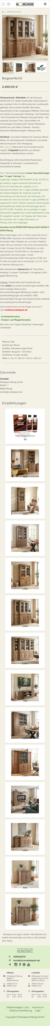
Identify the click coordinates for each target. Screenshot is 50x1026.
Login (38, 1010)
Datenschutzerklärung (20, 1010)
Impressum (38, 1007)
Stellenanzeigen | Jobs (17, 1007)
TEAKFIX (7, 146)
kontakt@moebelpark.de (26, 960)
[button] (4, 43)
